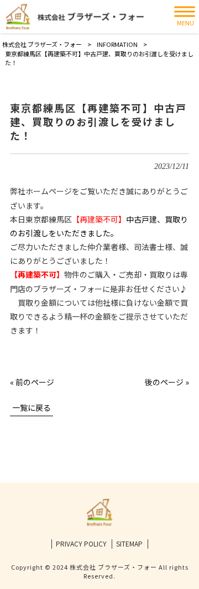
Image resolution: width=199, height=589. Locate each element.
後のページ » (167, 382)
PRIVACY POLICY (81, 543)
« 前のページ (32, 382)
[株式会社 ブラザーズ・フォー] (75, 17)
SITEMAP (129, 543)
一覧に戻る (31, 407)
